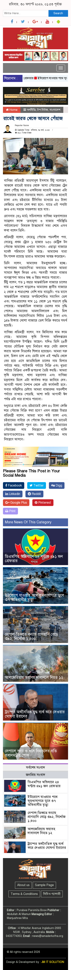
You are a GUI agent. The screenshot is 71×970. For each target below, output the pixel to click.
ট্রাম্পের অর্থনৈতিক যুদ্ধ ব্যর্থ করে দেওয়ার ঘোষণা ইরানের (35, 714)
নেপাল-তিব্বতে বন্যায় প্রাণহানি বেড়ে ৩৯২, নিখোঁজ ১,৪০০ (31, 636)
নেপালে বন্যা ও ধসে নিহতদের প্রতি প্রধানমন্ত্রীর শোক (31, 753)
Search (58, 13)
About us (23, 885)
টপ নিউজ (42, 110)
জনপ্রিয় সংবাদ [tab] (35, 775)
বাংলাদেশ (55, 110)
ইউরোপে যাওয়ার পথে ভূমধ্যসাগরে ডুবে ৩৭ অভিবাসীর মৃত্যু (34, 597)
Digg (58, 485)
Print (12, 511)
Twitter (38, 485)
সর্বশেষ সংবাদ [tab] (35, 767)
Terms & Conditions (24, 894)
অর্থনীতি (31, 110)
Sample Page (44, 885)
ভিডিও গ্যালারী (52, 894)
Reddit (36, 494)
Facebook (14, 485)
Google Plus (18, 503)
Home (13, 110)
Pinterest (44, 503)
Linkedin (14, 494)
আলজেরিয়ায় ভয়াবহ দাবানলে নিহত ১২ (34, 677)
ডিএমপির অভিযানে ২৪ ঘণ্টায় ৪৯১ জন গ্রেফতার (34, 558)
